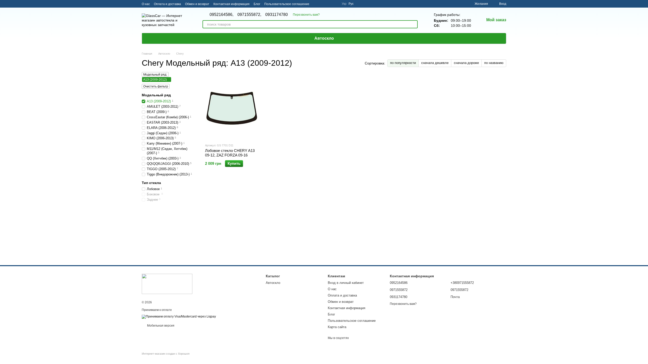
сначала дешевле (435, 63)
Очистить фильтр (155, 86)
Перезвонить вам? (306, 14)
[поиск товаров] (414, 24)
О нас (146, 4)
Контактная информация (231, 4)
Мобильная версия (160, 325)
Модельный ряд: (155, 74)
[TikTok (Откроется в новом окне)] (322, 4)
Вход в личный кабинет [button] (346, 283)
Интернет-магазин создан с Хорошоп (166, 353)
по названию (493, 63)
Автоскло (324, 38)
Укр (344, 3)
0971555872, (249, 15)
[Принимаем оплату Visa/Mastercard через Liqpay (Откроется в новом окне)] (179, 316)
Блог (257, 4)
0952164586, (221, 15)
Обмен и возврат (197, 4)
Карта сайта (337, 327)
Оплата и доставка (167, 4)
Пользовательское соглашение (286, 4)
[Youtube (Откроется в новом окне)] (335, 4)
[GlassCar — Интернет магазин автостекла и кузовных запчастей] (167, 283)
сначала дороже (466, 63)
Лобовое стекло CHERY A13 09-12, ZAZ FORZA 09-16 (230, 152)
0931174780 (276, 15)
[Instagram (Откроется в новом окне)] (316, 4)
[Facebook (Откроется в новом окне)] (329, 4)
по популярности (403, 63)
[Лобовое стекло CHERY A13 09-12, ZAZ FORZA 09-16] (232, 107)
